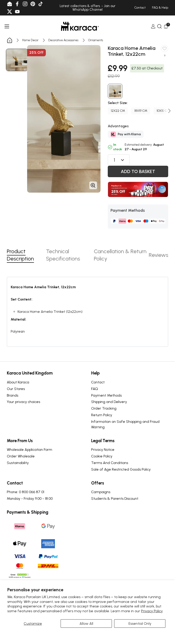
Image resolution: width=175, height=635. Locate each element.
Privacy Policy (152, 611)
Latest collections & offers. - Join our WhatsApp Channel (87, 8)
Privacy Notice (102, 449)
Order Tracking (103, 408)
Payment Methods (106, 395)
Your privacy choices (23, 402)
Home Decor (30, 40)
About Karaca (18, 382)
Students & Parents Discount (114, 498)
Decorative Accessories (63, 40)
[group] (17, 60)
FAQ (94, 389)
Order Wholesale (21, 456)
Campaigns (100, 492)
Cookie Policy (101, 456)
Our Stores (16, 389)
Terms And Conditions (109, 463)
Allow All (86, 623)
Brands (12, 395)
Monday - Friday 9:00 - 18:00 (30, 498)
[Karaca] (80, 26)
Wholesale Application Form (29, 449)
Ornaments (95, 40)
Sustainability (18, 463)
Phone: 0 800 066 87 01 (25, 492)
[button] (169, 111)
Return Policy (101, 415)
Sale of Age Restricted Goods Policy (121, 469)
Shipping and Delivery (109, 402)
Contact (98, 382)
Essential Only (140, 623)
